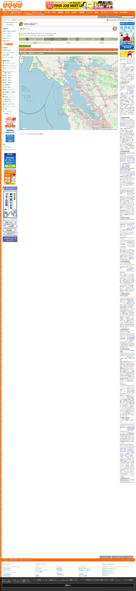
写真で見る (7, 38)
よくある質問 (6, 574)
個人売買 (59, 568)
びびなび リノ (106, 575)
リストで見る (7, 33)
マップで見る (7, 36)
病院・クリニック (9, 89)
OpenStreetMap (108, 129)
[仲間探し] (96, 12)
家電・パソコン (8, 94)
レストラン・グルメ (9, 63)
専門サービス (8, 101)
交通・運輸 (7, 77)
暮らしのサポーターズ (85, 568)
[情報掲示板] (60, 12)
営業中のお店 (7, 50)
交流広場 (81, 574)
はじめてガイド (7, 570)
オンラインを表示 (8, 57)
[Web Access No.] (15, 14)
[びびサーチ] (5, 12)
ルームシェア (60, 575)
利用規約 (5, 560)
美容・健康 (7, 87)
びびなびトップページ (10, 149)
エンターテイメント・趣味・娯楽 (10, 72)
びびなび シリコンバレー (109, 570)
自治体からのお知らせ (85, 570)
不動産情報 (60, 574)
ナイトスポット (8, 111)
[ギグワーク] (5, 14)
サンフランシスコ (21, 20)
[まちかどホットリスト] (36, 12)
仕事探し (37, 575)
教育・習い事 (8, 82)
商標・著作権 (14, 560)
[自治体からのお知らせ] (16, 12)
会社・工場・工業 (9, 104)
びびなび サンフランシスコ (109, 568)
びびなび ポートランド (108, 573)
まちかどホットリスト (41, 570)
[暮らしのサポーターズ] (105, 12)
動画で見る (7, 40)
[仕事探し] (53, 12)
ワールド (4, 20)
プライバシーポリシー (26, 560)
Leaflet (101, 129)
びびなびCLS (6, 568)
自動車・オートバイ (9, 96)
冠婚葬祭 (6, 84)
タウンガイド (10, 24)
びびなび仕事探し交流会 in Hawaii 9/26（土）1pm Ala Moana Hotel (37, 33)
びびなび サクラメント (108, 572)
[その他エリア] (41, 14)
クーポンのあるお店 (9, 52)
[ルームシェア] (89, 12)
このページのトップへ (127, 560)
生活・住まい (8, 80)
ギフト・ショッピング (10, 65)
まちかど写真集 (83, 575)
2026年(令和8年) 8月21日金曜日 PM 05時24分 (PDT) (122, 20)
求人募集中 (7, 55)
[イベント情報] (46, 12)
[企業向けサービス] (31, 14)
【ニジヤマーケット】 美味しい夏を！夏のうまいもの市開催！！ (37, 35)
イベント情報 (38, 572)
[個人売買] (67, 12)
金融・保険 (7, 99)
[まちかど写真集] (123, 12)
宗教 (5, 108)
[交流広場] (115, 12)
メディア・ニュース (9, 106)
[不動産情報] (81, 12)
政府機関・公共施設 (9, 92)
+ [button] (21, 58)
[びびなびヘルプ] (23, 14)
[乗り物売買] (73, 12)
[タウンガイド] (26, 12)
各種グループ (8, 113)
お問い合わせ (6, 575)
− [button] (21, 61)
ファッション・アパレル (10, 68)
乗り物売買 (60, 570)
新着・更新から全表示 (10, 31)
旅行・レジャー (8, 75)
